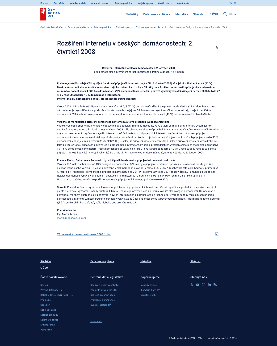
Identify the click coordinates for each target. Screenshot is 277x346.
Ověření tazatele (98, 305)
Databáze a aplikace (156, 14)
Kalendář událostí (100, 3)
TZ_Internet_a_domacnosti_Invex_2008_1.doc (84, 234)
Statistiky (132, 14)
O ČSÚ (214, 14)
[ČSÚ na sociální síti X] (192, 284)
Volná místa (183, 3)
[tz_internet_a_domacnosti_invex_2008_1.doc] (217, 234)
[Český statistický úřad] (50, 14)
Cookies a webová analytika (104, 285)
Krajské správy (145, 3)
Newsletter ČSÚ (148, 295)
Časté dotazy (165, 3)
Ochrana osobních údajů (102, 295)
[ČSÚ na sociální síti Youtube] (197, 284)
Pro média (59, 3)
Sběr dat (198, 14)
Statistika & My (148, 290)
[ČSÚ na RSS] (215, 284)
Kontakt (44, 3)
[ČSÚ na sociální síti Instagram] (203, 284)
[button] (63, 277)
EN (231, 3)
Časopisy (45, 305)
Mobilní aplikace (148, 285)
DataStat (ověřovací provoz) (54, 295)
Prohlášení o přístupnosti (103, 300)
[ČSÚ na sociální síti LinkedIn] (209, 284)
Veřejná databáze (49, 290)
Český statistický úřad (51, 27)
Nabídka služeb (78, 3)
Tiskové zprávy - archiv (148, 27)
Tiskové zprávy (124, 27)
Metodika (181, 14)
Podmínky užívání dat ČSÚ (103, 290)
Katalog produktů (123, 3)
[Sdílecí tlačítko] (216, 47)
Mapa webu (96, 321)
